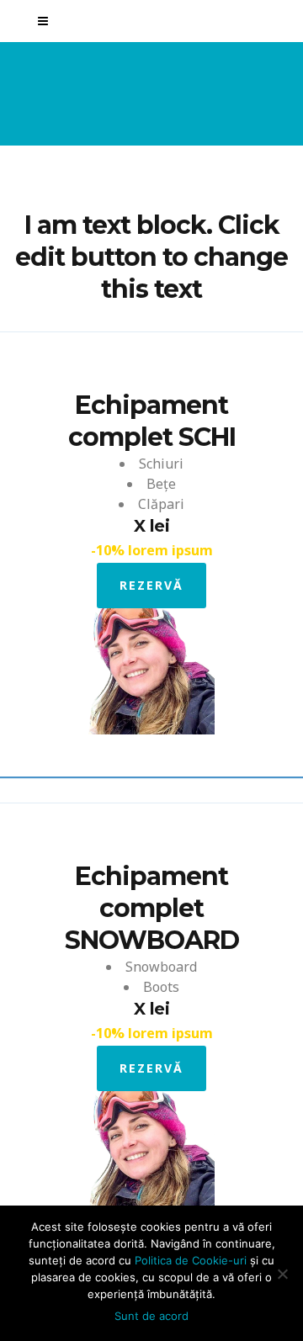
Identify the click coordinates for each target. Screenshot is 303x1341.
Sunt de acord (151, 1315)
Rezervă (151, 585)
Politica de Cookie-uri (191, 1260)
